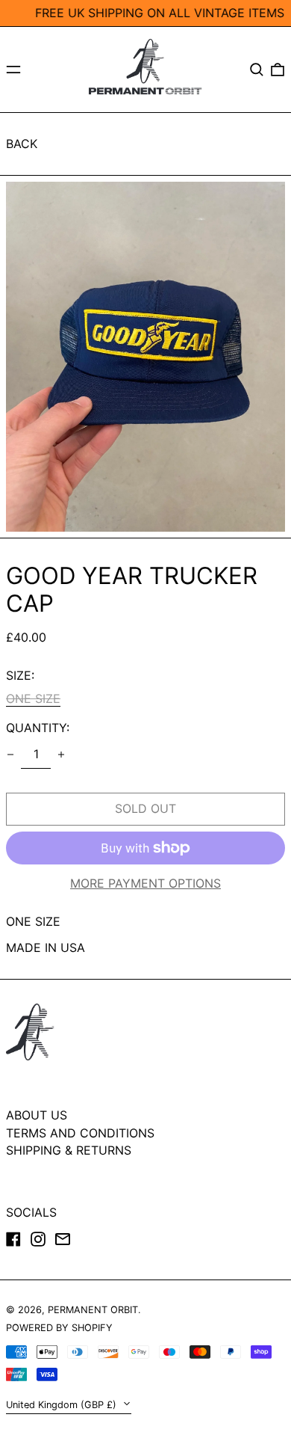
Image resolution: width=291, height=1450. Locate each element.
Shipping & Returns (68, 1150)
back (21, 143)
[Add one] (61, 754)
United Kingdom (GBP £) (62, 1404)
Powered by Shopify (59, 1327)
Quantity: (37, 728)
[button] (256, 69)
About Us (36, 1115)
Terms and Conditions (80, 1132)
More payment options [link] (145, 883)
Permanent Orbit (93, 1309)
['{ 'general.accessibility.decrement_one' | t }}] (10, 754)
